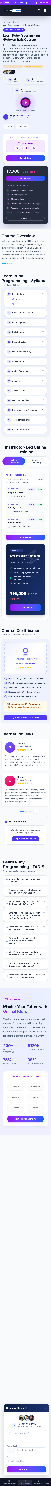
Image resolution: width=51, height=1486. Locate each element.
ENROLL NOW (25, 607)
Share (10, 126)
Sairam (21, 743)
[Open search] (39, 10)
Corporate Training (37, 461)
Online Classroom (13, 461)
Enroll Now (25, 158)
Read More (7, 264)
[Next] (35, 811)
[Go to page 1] (22, 811)
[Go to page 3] (30, 811)
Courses (16, 22)
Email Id (10, 1457)
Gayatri (21, 777)
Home (7, 22)
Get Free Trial (26, 218)
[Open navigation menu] (45, 10)
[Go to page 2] (26, 811)
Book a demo (25, 537)
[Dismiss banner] (47, 2)
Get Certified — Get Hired (27, 717)
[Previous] (15, 811)
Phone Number (13, 1446)
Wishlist (23, 126)
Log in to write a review (25, 839)
